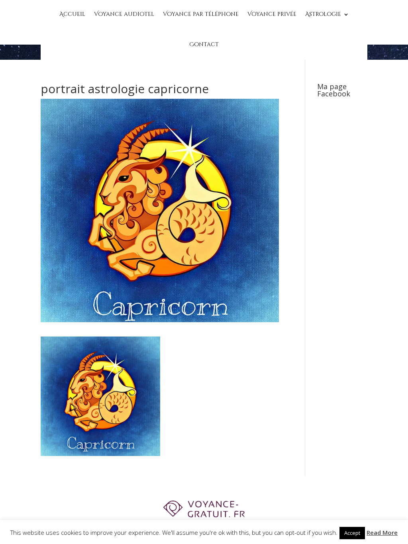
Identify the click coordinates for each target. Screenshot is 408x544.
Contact (204, 44)
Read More (382, 532)
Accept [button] (352, 532)
